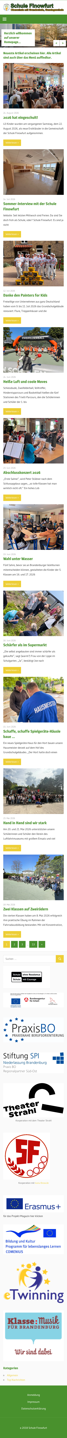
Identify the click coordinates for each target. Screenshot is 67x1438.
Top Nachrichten (16, 1379)
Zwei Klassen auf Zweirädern (25, 909)
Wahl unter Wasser (18, 558)
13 (33, 944)
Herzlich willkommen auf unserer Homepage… (18, 37)
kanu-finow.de (42, 1182)
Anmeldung (33, 1394)
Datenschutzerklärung (33, 1408)
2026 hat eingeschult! (20, 117)
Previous (56, 43)
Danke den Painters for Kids (25, 295)
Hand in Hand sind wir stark (25, 823)
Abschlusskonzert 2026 (22, 472)
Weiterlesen (11, 142)
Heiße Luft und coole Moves (25, 381)
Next (63, 43)
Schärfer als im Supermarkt (25, 645)
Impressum (33, 1401)
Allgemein (12, 1375)
